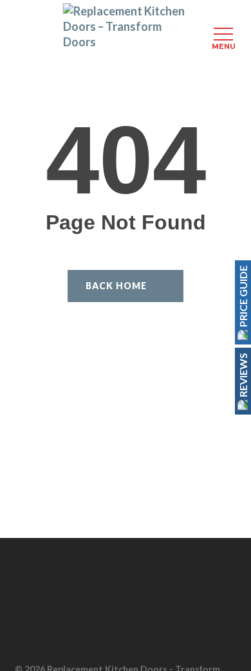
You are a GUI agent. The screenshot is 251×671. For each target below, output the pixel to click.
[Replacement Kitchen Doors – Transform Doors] (126, 26)
